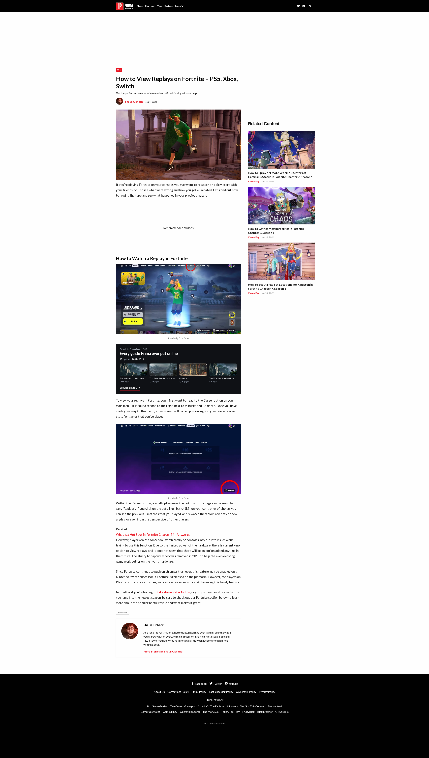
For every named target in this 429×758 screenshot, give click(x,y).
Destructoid (275, 706)
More (181, 7)
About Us (180, 4)
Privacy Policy (267, 691)
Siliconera (232, 706)
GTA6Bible (282, 711)
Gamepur (189, 706)
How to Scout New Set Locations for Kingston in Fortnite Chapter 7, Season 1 (280, 286)
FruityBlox (248, 711)
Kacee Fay (253, 181)
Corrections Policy (178, 691)
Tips (159, 6)
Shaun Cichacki (134, 101)
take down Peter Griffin (173, 592)
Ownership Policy (246, 691)
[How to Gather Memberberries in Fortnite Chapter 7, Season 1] (281, 206)
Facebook (200, 683)
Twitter (217, 683)
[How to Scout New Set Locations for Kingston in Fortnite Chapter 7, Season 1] (281, 262)
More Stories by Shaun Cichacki (162, 651)
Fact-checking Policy (221, 691)
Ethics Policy (199, 691)
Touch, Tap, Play (230, 711)
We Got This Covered (252, 706)
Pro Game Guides (157, 706)
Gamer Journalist (150, 711)
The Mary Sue (211, 711)
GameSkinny (170, 711)
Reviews (168, 6)
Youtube (233, 683)
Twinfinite (176, 706)
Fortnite (122, 612)
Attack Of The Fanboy (211, 706)
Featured (150, 6)
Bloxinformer (265, 711)
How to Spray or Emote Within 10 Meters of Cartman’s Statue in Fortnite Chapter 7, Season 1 (280, 175)
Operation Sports (190, 711)
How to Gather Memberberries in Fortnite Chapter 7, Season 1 (276, 230)
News (140, 6)
